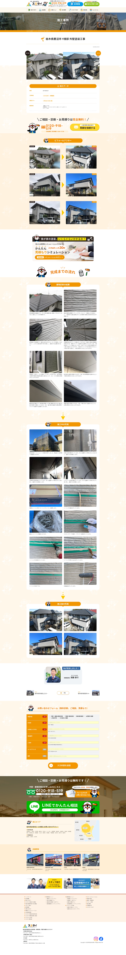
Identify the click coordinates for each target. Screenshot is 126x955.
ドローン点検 (90, 902)
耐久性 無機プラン (51, 900)
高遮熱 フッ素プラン (71, 900)
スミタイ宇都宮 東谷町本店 (31, 914)
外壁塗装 (52, 95)
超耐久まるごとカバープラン (73, 909)
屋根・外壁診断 (90, 900)
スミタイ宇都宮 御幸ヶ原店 (31, 915)
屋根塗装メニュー (70, 897)
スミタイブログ (74, 10)
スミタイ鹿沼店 (28, 919)
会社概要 (27, 898)
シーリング (46, 95)
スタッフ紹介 (28, 905)
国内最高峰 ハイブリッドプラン (53, 903)
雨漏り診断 (89, 898)
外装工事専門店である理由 (31, 903)
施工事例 (64, 10)
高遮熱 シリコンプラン (72, 898)
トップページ (28, 897)
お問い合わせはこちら (83, 794)
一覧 (64, 693)
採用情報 (75, 3)
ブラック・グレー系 (48, 100)
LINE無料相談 (28, 912)
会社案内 (44, 10)
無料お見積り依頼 (92, 3)
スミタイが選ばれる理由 (30, 902)
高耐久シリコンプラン (51, 898)
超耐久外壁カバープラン (72, 907)
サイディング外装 (70, 905)
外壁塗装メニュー (49, 897)
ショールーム (95, 10)
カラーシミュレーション (92, 897)
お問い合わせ (28, 909)
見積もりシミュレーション (31, 910)
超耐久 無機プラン (71, 902)
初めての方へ (33, 10)
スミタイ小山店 (28, 917)
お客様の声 (89, 905)
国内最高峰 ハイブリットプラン (74, 903)
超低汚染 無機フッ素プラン (52, 902)
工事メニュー (54, 10)
